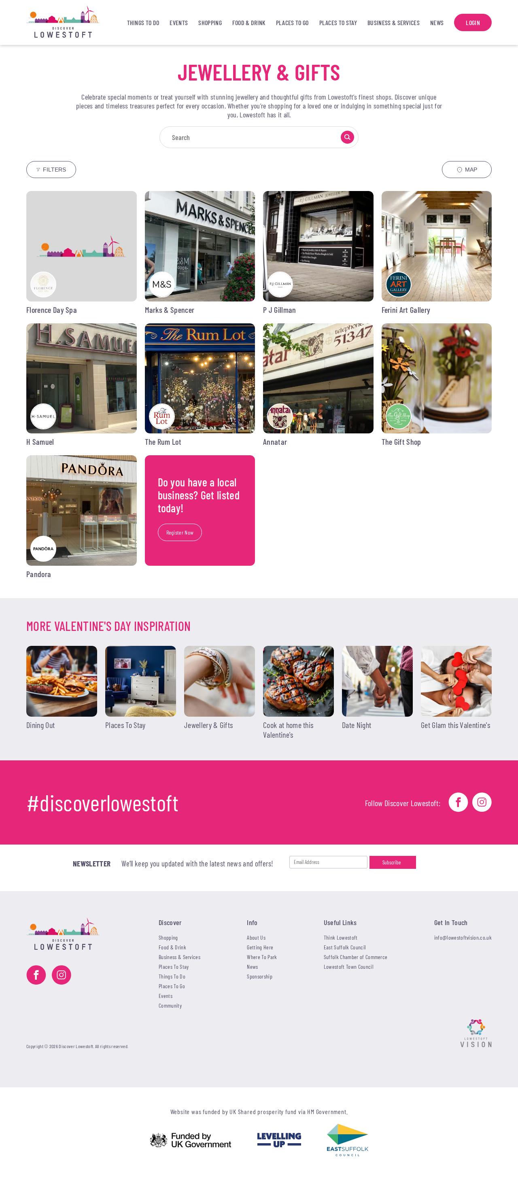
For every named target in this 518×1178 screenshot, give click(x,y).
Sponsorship (259, 976)
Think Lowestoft (341, 937)
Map (471, 169)
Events (179, 22)
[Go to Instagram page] (482, 803)
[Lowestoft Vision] (476, 1034)
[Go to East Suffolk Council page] (347, 1141)
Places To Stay (338, 22)
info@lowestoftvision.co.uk (463, 937)
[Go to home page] (71, 22)
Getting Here (260, 947)
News (437, 22)
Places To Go (292, 22)
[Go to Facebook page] (458, 803)
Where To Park (262, 956)
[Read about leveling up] (279, 1141)
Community (170, 1005)
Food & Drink (248, 22)
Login (473, 22)
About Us (256, 937)
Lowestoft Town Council (349, 966)
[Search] (347, 137)
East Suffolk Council (345, 947)
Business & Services (393, 22)
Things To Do (143, 22)
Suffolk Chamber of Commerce (356, 956)
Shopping (210, 22)
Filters (54, 169)
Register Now (180, 532)
